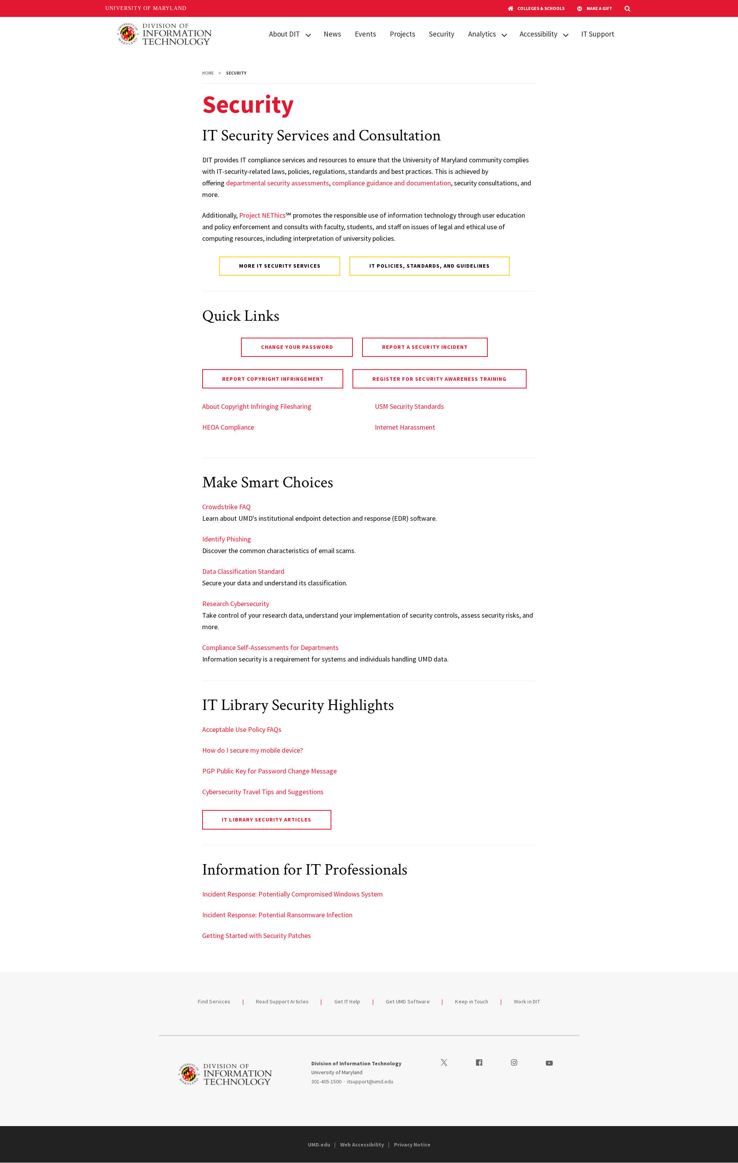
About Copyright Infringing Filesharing (256, 406)
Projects (402, 33)
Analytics (482, 33)
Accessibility (538, 33)
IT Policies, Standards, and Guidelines (429, 265)
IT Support (597, 33)
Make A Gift (599, 8)
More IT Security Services (280, 265)
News (332, 33)
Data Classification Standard (243, 571)
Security (441, 33)
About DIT (284, 33)
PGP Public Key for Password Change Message (269, 770)
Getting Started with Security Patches (256, 935)
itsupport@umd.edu (370, 1081)
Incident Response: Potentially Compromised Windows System (292, 894)
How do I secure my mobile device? (252, 750)
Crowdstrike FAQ (226, 506)
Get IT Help (347, 1001)
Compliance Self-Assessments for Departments (270, 647)
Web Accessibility (362, 1144)
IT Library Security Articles (266, 819)
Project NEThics (262, 215)
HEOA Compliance (228, 427)
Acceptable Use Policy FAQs (241, 729)
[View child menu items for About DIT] (308, 34)
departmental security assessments (277, 182)
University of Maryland (145, 8)
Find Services (214, 1001)
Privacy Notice (412, 1144)
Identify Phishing (226, 539)
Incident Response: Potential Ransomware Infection (277, 914)
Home (208, 73)
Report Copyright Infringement (273, 378)
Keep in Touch (471, 1001)
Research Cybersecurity (235, 603)
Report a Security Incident (425, 346)
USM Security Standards (409, 406)
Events (365, 33)
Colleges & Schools (541, 8)
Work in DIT (527, 1001)
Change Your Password (297, 346)
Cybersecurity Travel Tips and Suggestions (263, 791)
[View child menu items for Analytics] (504, 34)
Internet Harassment (405, 427)
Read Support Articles (282, 1001)
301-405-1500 (326, 1081)
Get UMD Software (408, 1001)
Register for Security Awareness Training (439, 378)
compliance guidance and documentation (391, 182)
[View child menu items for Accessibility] (565, 34)
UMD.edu (319, 1144)
